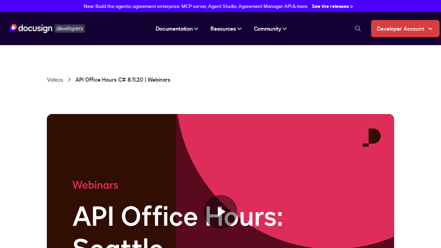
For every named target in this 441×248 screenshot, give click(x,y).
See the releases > (332, 6)
